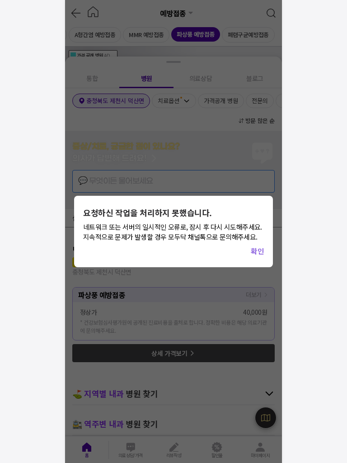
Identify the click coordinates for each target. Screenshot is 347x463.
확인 (257, 251)
